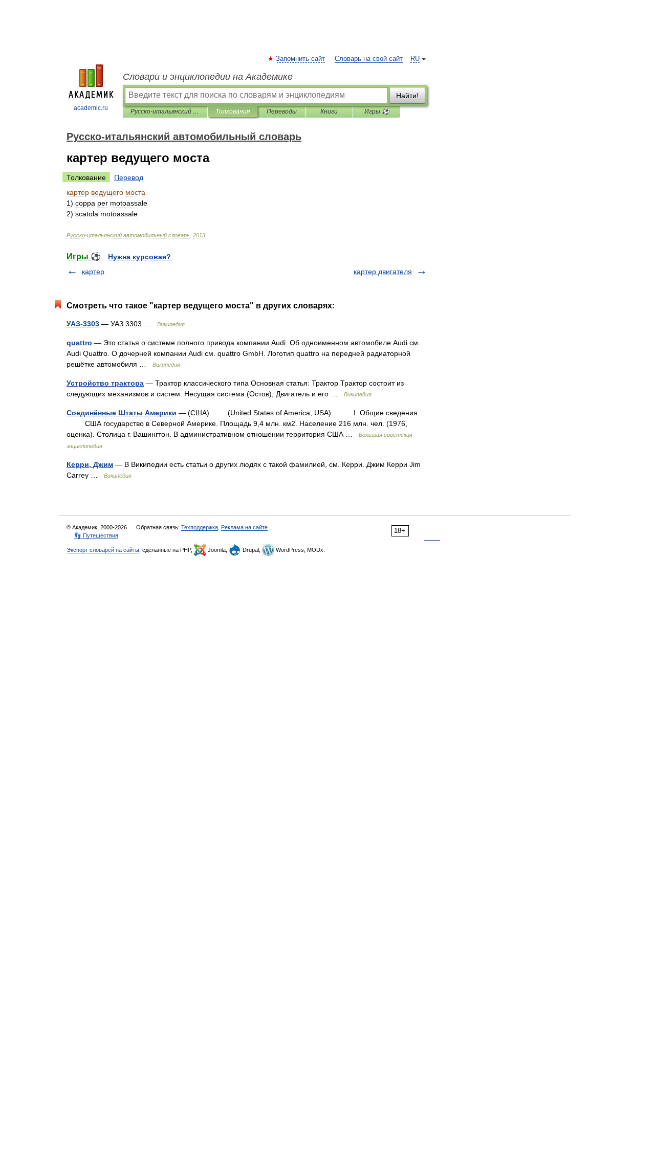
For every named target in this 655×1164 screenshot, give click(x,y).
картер (93, 271)
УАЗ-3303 (83, 324)
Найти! (407, 96)
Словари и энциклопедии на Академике (208, 77)
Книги (329, 111)
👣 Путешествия (96, 535)
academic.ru (91, 107)
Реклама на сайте (244, 527)
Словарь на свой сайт (369, 58)
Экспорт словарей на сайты (103, 550)
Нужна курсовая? (139, 257)
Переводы (282, 111)
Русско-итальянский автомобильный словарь (165, 111)
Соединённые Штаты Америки (122, 413)
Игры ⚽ (376, 111)
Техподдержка (199, 527)
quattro (79, 343)
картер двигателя (383, 271)
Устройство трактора (105, 383)
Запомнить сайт (301, 58)
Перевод (128, 177)
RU (415, 58)
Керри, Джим (90, 464)
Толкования (232, 111)
